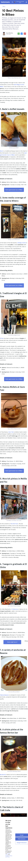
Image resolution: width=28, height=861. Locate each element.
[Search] (12, 2)
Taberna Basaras (4, 695)
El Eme (2, 338)
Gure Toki (10, 432)
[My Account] (26, 2)
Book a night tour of (12, 642)
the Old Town (14, 523)
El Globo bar (14, 609)
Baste (1, 151)
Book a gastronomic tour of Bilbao (14, 189)
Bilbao (4, 6)
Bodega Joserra (22, 242)
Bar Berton (3, 774)
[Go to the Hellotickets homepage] (5, 2)
